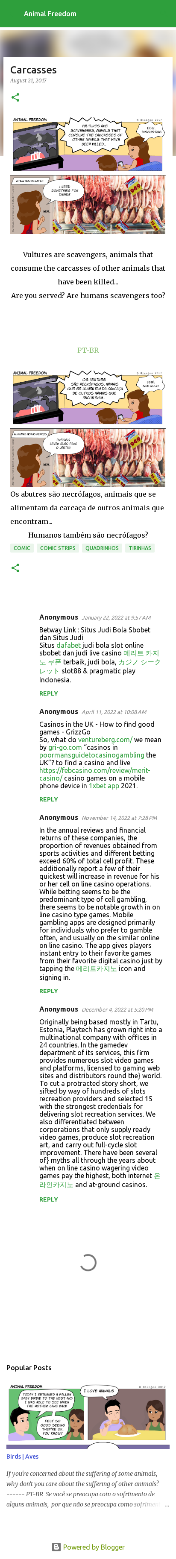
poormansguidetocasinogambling (91, 755)
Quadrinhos (102, 548)
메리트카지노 (96, 968)
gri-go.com (65, 747)
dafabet (68, 645)
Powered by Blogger (93, 1547)
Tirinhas (140, 548)
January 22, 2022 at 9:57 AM (116, 617)
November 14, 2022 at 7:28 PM (119, 818)
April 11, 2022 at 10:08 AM (114, 712)
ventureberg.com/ (105, 739)
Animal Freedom (50, 14)
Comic (22, 548)
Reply (48, 693)
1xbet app (104, 786)
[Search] (164, 13)
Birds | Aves (22, 1456)
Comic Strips (58, 548)
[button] (15, 98)
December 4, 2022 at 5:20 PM (117, 1009)
